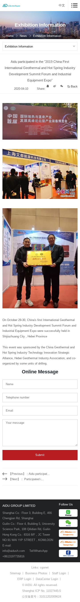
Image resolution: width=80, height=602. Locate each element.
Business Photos (36, 573)
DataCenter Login (47, 579)
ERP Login (24, 579)
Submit (39, 455)
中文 (62, 5)
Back (74, 86)
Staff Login (59, 573)
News (23, 36)
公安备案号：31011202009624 (41, 596)
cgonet (44, 567)
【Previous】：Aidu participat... (29, 473)
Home (10, 36)
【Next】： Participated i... (26, 479)
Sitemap (15, 573)
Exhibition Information (47, 36)
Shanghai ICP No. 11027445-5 (41, 590)
